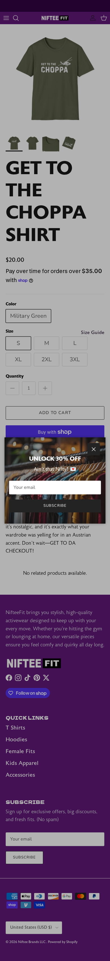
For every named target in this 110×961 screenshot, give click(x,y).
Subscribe (54, 505)
